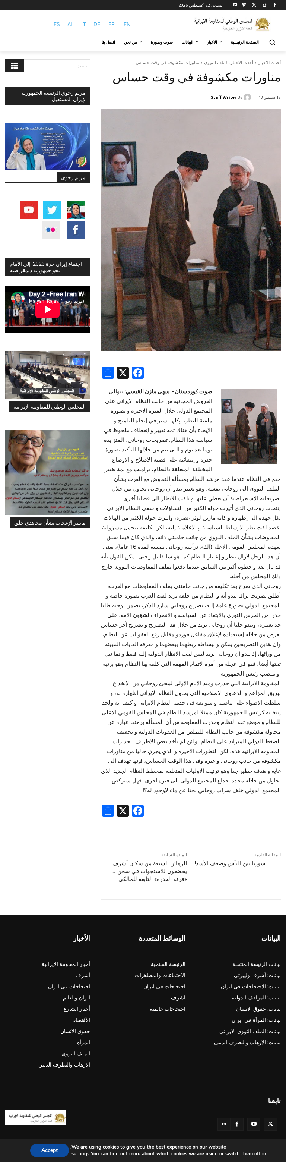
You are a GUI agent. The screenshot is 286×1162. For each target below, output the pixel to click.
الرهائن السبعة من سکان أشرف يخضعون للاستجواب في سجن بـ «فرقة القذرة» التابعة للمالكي (149, 871)
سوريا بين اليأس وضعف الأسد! (230, 863)
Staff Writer (223, 97)
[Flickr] (224, 1124)
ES (57, 24)
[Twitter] (270, 1124)
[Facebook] (274, 5)
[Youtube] (235, 5)
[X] (254, 5)
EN (127, 24)
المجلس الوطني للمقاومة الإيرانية (49, 407)
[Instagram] (264, 5)
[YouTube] (253, 1124)
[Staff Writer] (248, 97)
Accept (49, 1150)
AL (70, 24)
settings (80, 1153)
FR (111, 24)
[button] (272, 42)
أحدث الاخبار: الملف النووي (228, 62)
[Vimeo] (243, 5)
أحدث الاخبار (269, 62)
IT (83, 24)
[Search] (14, 65)
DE (96, 24)
